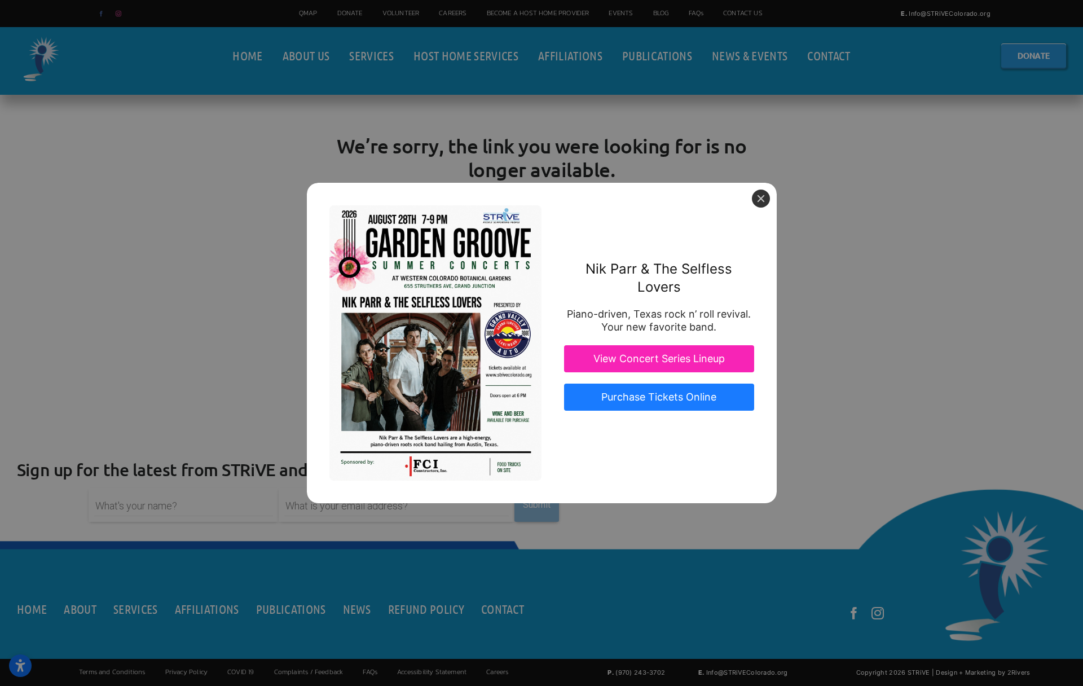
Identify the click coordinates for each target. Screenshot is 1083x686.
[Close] (761, 199)
